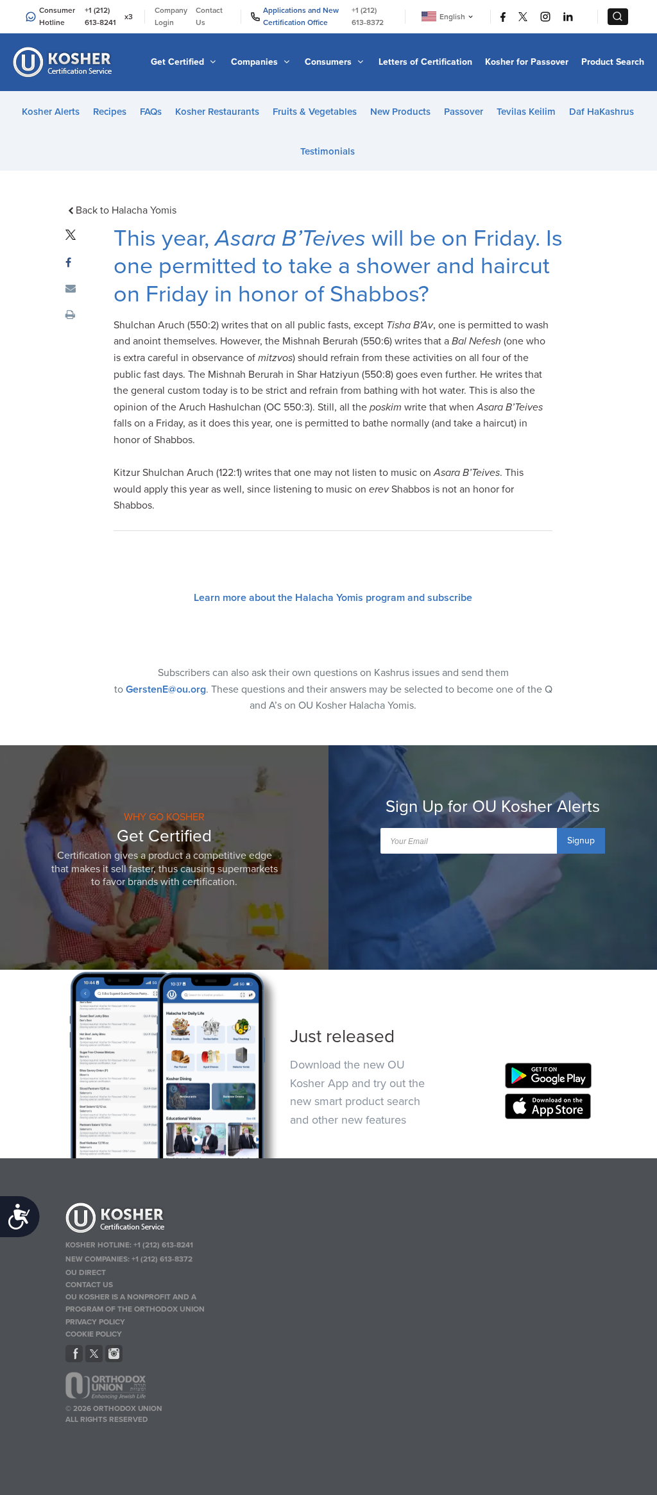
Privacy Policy (95, 1321)
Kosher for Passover (526, 61)
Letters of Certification (425, 61)
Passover (463, 111)
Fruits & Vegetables (315, 111)
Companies (255, 61)
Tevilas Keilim (526, 111)
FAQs (151, 111)
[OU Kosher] (150, 1220)
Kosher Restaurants (217, 111)
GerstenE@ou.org (166, 689)
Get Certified (179, 61)
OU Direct (85, 1272)
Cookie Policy (93, 1334)
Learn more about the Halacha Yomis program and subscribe (333, 597)
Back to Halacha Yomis (126, 210)
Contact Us (209, 16)
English (452, 16)
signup (581, 840)
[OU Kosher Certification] (64, 62)
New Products (400, 111)
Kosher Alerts (51, 111)
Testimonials (327, 151)
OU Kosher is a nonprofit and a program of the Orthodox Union (135, 1302)
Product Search (612, 61)
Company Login (171, 16)
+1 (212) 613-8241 (100, 16)
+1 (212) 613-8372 (368, 16)
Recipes (109, 111)
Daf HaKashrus (601, 111)
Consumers (329, 61)
